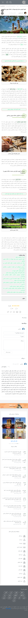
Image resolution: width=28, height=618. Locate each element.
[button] (18, 443)
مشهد (22, 44)
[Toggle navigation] (3, 2)
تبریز (24, 598)
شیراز (10, 595)
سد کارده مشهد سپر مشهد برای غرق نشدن (14, 194)
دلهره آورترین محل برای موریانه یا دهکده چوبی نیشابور (14, 260)
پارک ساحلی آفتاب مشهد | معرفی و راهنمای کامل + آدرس (14, 283)
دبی (11, 592)
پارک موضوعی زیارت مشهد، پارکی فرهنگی (15, 292)
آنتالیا (9, 598)
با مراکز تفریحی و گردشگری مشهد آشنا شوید (14, 61)
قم (19, 598)
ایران (4, 598)
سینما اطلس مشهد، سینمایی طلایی (17, 286)
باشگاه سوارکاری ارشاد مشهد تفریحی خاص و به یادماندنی (14, 289)
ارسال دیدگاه (8, 352)
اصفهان (15, 595)
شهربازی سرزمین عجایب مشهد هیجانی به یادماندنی (14, 276)
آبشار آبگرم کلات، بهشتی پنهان (14, 109)
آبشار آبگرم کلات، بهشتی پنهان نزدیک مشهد (15, 273)
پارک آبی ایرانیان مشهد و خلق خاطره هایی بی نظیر (14, 264)
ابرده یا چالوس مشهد (20, 257)
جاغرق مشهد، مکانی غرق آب (18, 271)
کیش (6, 592)
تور (14, 601)
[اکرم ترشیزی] (25, 13)
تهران (16, 592)
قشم (15, 598)
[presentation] (25, 426)
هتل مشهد (19, 89)
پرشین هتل (19, 36)
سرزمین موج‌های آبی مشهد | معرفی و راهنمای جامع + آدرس (14, 268)
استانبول (22, 595)
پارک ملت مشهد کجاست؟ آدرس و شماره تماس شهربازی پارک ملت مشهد (14, 279)
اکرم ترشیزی (21, 13)
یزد (4, 595)
